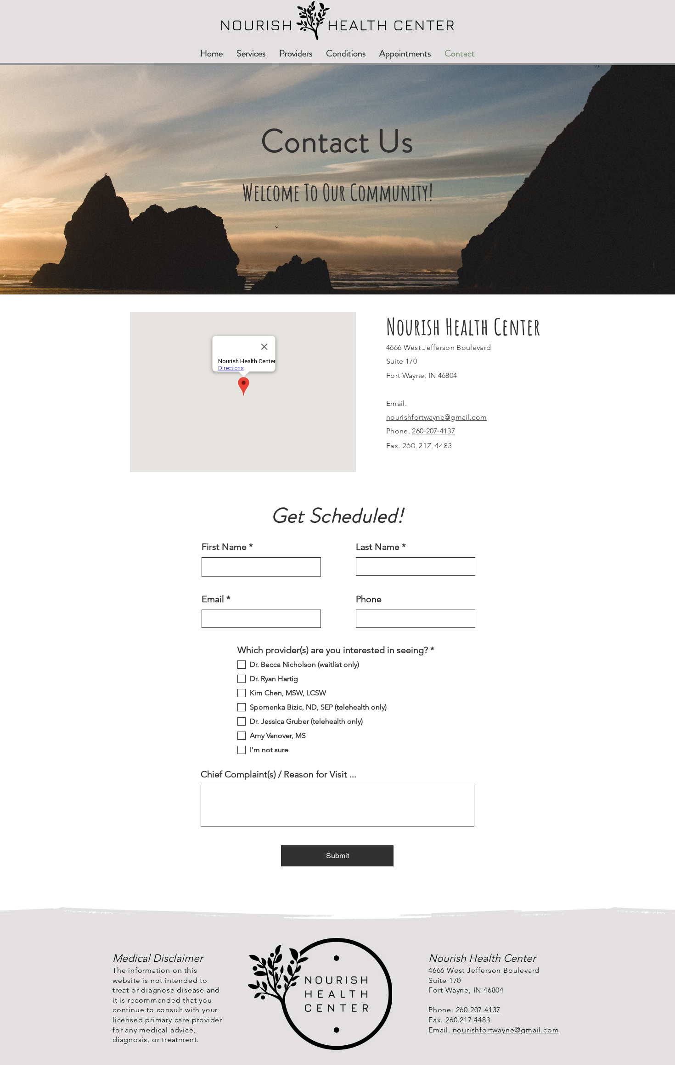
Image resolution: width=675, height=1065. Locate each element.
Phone (369, 599)
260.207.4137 (478, 1009)
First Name (224, 546)
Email (213, 599)
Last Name (377, 546)
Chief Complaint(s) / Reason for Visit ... (278, 774)
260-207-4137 (433, 431)
